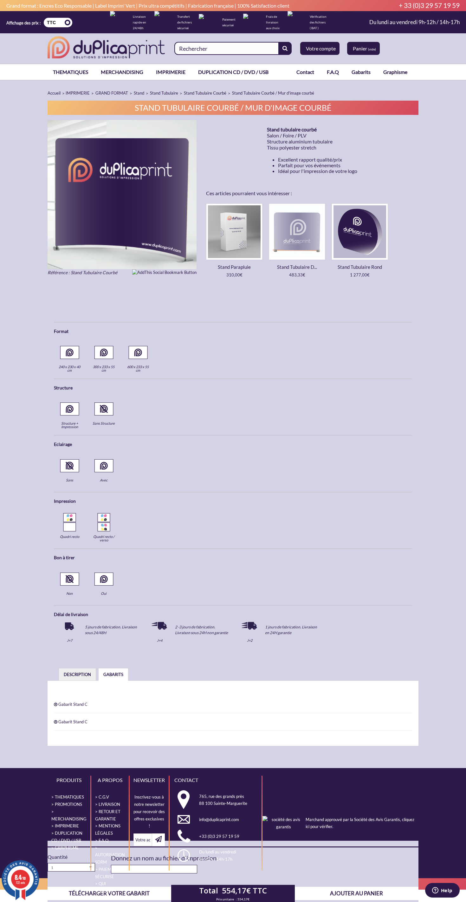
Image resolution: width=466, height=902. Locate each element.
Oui (104, 593)
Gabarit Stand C (72, 704)
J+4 (159, 640)
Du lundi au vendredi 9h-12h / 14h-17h (414, 22)
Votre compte (321, 48)
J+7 (69, 640)
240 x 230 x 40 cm (69, 368)
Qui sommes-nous (104, 891)
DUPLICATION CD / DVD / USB (233, 72)
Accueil (54, 93)
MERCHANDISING (122, 72)
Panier (364, 48)
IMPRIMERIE (170, 72)
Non (69, 593)
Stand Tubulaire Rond (360, 267)
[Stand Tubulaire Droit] (297, 231)
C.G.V (104, 796)
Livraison (109, 804)
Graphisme (395, 72)
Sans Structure (104, 423)
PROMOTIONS (68, 804)
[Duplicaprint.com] (106, 47)
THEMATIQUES (70, 72)
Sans (69, 480)
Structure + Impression (69, 425)
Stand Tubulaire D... (297, 267)
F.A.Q (333, 72)
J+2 (249, 640)
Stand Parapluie (234, 267)
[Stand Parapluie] (234, 231)
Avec (103, 480)
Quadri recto (69, 536)
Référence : (59, 272)
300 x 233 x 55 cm (103, 368)
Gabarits (361, 72)
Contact (305, 72)
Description (77, 674)
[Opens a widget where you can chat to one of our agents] (442, 891)
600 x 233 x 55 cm (138, 368)
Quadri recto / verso (103, 538)
